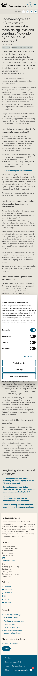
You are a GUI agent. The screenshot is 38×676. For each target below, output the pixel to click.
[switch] (33, 336)
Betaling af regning (9, 560)
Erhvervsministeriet (11, 643)
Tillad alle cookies (19, 363)
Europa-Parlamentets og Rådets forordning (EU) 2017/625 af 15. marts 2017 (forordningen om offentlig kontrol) (19, 489)
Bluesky (7, 599)
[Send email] (35, 11)
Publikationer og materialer (14, 621)
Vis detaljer (28, 357)
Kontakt (6, 648)
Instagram (8, 593)
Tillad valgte (19, 369)
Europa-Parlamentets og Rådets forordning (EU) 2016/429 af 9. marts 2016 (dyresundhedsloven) (19, 480)
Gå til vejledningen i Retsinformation (17, 171)
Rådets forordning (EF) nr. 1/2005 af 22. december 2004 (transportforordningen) (18, 506)
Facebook (8, 590)
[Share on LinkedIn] (31, 11)
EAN (3, 558)
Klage (7, 670)
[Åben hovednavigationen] (36, 4)
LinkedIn (7, 586)
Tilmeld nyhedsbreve (11, 627)
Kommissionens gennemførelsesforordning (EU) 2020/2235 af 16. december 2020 (16, 498)
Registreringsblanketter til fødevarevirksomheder (13, 632)
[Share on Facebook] (23, 11)
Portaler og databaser (12, 618)
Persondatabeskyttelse (13, 662)
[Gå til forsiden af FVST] (13, 5)
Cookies (8, 658)
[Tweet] (27, 11)
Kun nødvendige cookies (19, 376)
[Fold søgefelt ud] (29, 4)
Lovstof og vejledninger (12, 615)
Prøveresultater (9, 624)
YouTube (7, 602)
